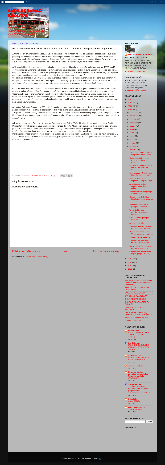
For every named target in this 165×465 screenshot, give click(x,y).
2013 (130, 110)
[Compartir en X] (66, 175)
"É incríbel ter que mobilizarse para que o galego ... (139, 212)
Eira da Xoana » (134, 343)
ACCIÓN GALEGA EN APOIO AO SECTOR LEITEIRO (139, 359)
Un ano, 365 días (134, 401)
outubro (133, 119)
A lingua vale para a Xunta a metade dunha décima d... (141, 227)
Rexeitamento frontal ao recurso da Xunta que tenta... (139, 160)
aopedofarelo (133, 331)
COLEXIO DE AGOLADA (135, 293)
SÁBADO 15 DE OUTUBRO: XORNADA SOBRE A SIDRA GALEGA (138, 347)
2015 (130, 103)
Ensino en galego (135, 366)
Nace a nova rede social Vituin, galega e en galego (141, 233)
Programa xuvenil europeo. (140, 237)
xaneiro (133, 150)
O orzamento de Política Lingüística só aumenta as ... (141, 199)
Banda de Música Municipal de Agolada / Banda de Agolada (138, 374)
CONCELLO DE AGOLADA (136, 296)
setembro (134, 123)
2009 (130, 269)
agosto (133, 126)
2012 (130, 259)
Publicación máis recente (26, 251)
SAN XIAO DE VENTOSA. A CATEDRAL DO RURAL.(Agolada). (138, 335)
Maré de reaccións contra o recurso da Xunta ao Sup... (140, 168)
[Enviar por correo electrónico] (61, 175)
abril (132, 139)
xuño (132, 133)
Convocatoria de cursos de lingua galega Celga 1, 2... (141, 253)
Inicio (66, 251)
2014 (130, 106)
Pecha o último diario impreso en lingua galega (140, 180)
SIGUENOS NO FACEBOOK (136, 318)
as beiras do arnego (136, 407)
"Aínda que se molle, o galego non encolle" (138, 206)
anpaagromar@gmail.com (135, 90)
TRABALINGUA (134, 384)
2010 (130, 266)
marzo (133, 143)
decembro (134, 112)
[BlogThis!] (64, 175)
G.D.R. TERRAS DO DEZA (136, 299)
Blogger (99, 458)
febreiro (133, 146)
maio (132, 136)
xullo (132, 129)
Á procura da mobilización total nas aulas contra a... (140, 242)
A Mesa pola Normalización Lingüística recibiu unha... (140, 154)
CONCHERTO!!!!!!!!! (135, 409)
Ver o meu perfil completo (135, 71)
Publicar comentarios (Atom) (36, 257)
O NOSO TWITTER (133, 321)
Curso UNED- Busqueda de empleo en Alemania (140, 247)
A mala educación (136, 223)
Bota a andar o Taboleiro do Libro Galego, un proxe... (140, 174)
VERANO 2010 (133, 378)
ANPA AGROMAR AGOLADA (25, 14)
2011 (130, 262)
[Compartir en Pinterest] (71, 175)
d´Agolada (132, 399)
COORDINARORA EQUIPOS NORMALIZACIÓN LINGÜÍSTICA (138, 313)
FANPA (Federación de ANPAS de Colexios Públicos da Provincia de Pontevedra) (138, 283)
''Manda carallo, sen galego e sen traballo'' (140, 193)
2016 (130, 99)
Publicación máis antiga (106, 251)
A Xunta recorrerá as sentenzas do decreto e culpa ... (140, 186)
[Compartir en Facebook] (69, 175)
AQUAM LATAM (134, 356)
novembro (134, 116)
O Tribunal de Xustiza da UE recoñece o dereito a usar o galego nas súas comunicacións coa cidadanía (139, 389)
